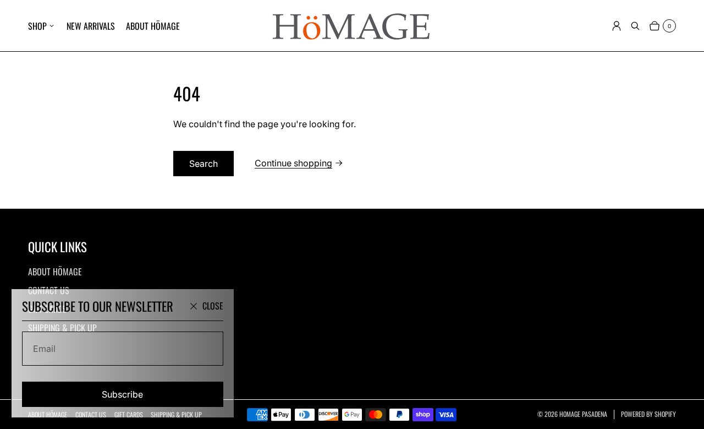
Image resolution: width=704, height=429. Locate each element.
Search (203, 163)
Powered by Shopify (648, 414)
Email (44, 348)
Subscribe (122, 394)
